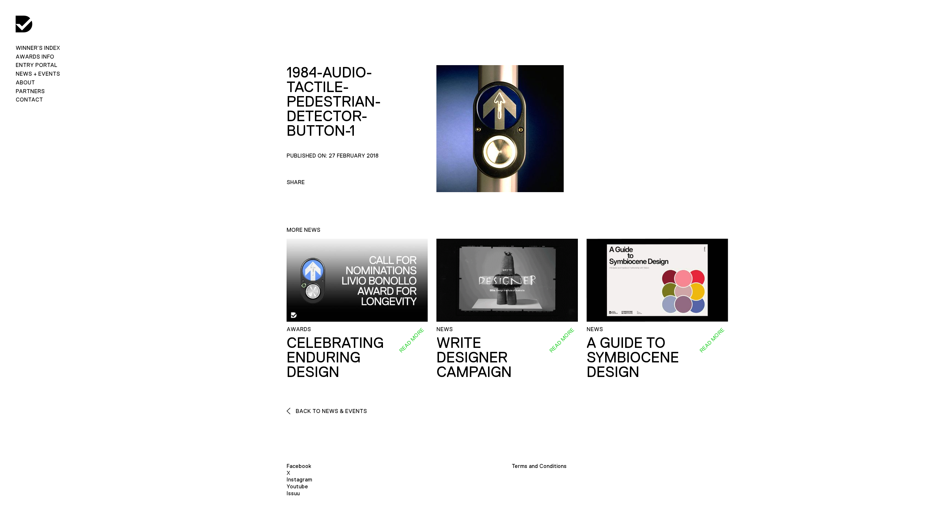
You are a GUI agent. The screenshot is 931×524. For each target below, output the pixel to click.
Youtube (297, 486)
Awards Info (35, 56)
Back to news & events (330, 411)
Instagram (299, 479)
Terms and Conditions (539, 466)
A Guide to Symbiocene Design (633, 357)
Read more (411, 340)
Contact (29, 99)
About (25, 82)
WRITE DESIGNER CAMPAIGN (474, 357)
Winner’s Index (38, 48)
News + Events (38, 74)
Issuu (293, 493)
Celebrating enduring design (335, 357)
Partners (30, 91)
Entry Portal (36, 65)
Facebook (299, 466)
